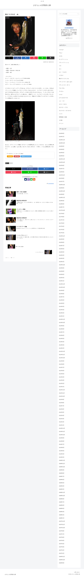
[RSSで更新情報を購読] (34, 179)
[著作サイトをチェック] (25, 179)
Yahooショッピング (26, 156)
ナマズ (8, 163)
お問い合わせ (76, 572)
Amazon (10, 156)
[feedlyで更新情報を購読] (31, 179)
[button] (50, 58)
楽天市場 (17, 156)
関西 (12, 163)
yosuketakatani (69, 27)
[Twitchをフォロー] (28, 179)
